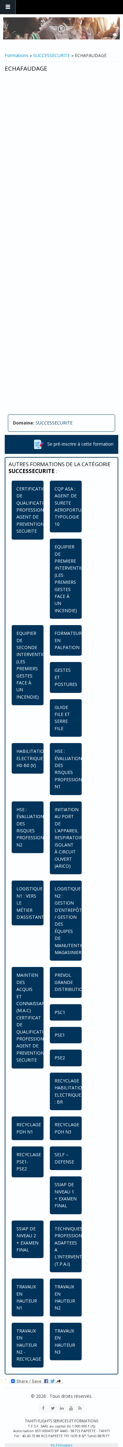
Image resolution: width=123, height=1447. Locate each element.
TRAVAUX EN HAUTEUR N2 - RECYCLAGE (28, 1345)
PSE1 (60, 1035)
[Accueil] (61, 28)
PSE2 (60, 1058)
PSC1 (60, 1012)
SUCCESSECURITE (51, 55)
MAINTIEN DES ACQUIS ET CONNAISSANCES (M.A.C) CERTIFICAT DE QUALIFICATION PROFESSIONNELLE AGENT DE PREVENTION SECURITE (36, 1017)
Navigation (8, 7)
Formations (16, 55)
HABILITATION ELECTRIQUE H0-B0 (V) (31, 758)
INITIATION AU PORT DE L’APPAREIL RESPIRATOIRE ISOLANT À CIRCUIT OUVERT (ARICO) (70, 837)
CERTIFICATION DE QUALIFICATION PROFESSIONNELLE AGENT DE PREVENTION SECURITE (36, 510)
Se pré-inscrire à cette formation (79, 444)
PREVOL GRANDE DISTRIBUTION (70, 982)
